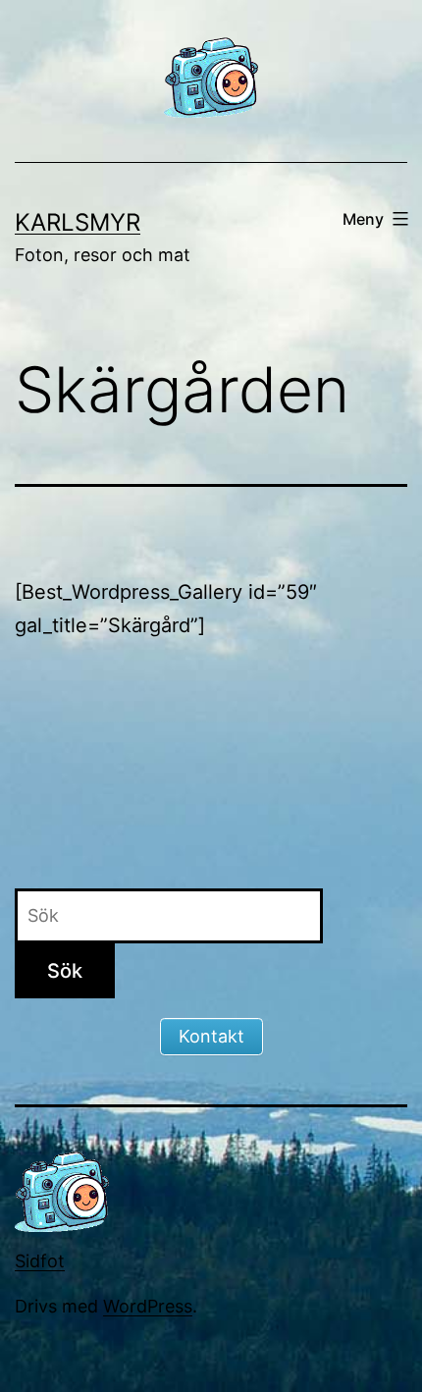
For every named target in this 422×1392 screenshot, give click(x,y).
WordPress (147, 1306)
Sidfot (40, 1261)
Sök (64, 971)
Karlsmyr (77, 222)
